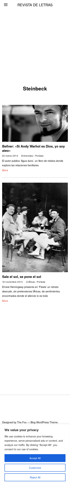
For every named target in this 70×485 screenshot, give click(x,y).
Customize (35, 467)
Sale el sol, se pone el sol (21, 276)
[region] (35, 454)
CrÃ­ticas (30, 281)
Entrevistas (27, 155)
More (5, 170)
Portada (39, 155)
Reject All (35, 477)
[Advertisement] (35, 36)
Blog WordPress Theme (44, 422)
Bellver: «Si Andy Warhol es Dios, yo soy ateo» (33, 148)
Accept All (35, 458)
